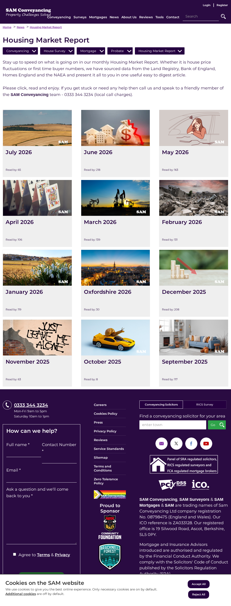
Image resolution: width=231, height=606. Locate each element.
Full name (18, 444)
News (20, 27)
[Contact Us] (161, 443)
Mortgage (88, 51)
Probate (117, 51)
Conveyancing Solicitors (161, 404)
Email (13, 470)
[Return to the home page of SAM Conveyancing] (28, 11)
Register (222, 5)
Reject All (198, 594)
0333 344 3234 (31, 405)
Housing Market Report (46, 27)
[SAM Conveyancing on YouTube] (206, 443)
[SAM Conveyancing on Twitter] (176, 443)
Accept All (199, 584)
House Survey (54, 51)
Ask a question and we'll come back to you (37, 492)
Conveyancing (17, 51)
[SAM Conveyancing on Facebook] (191, 443)
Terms (43, 554)
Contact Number (59, 448)
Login (206, 5)
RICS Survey (204, 404)
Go (223, 16)
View (8, 113)
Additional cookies (20, 594)
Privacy (62, 554)
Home (7, 27)
